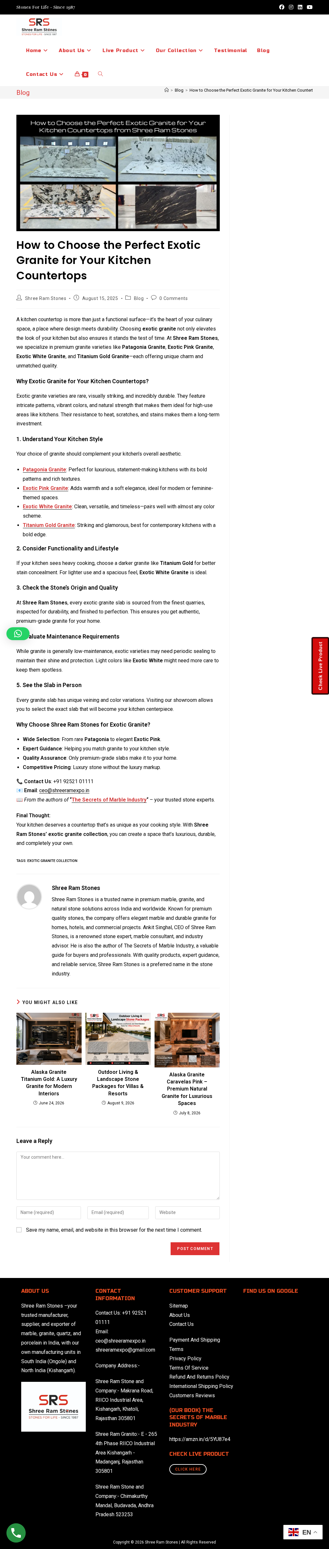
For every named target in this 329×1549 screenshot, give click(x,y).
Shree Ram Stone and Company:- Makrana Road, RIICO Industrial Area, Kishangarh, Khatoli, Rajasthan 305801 (124, 1399)
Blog (139, 298)
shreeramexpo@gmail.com (125, 1350)
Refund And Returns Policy (199, 1377)
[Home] (166, 90)
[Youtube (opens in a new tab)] (309, 7)
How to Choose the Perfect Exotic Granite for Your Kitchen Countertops (255, 90)
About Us (179, 1315)
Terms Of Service (189, 1368)
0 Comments (173, 298)
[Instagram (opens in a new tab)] (291, 7)
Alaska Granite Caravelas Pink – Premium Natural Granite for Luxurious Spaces (187, 1089)
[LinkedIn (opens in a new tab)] (300, 7)
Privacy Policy (185, 1358)
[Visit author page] (29, 896)
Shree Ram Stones (46, 298)
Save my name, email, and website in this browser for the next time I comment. (114, 1230)
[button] (18, 633)
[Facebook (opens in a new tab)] (282, 7)
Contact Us (181, 1324)
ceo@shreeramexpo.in (120, 1341)
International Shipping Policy (201, 1386)
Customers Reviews (192, 1395)
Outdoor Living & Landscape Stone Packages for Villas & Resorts (118, 1083)
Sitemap (178, 1306)
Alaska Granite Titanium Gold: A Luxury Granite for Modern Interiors (49, 1083)
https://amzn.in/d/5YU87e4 (199, 1439)
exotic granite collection (52, 861)
